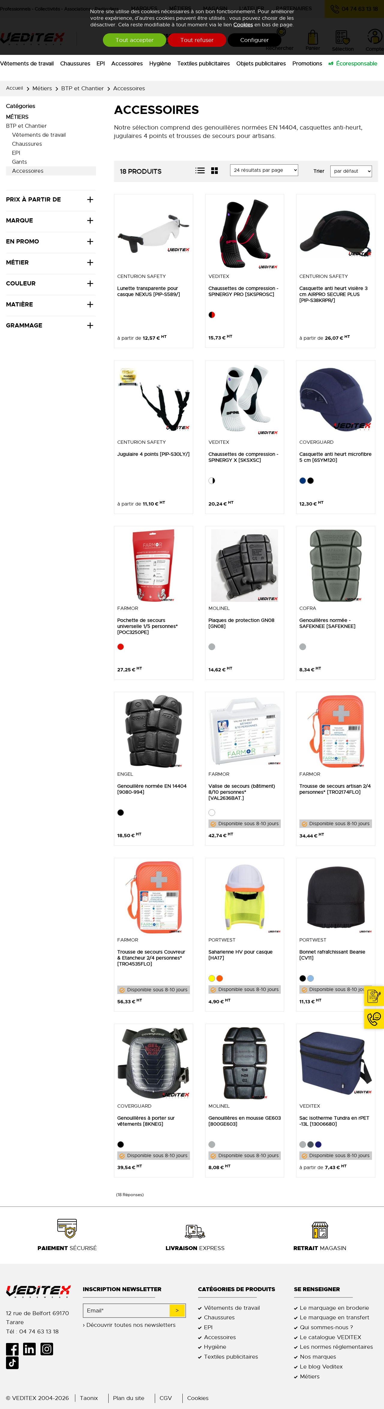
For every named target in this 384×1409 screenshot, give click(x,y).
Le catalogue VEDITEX (330, 1337)
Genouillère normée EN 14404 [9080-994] (152, 789)
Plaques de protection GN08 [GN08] (241, 623)
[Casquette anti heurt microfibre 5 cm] (335, 399)
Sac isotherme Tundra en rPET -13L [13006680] (334, 1121)
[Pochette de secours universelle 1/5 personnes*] (153, 565)
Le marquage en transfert (334, 1317)
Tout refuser (197, 40)
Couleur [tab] (21, 283)
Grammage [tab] (24, 325)
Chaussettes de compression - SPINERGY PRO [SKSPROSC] (243, 291)
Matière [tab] (19, 304)
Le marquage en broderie (334, 1308)
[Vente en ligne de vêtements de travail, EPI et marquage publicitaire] (38, 1292)
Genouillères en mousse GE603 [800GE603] (244, 1121)
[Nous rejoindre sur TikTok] (14, 1363)
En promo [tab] (22, 241)
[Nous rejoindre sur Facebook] (14, 1349)
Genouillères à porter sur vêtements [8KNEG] (146, 1121)
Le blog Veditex (321, 1366)
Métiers (42, 88)
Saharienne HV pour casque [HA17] (240, 955)
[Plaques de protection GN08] (244, 565)
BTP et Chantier (82, 88)
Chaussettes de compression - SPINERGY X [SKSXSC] (243, 457)
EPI (101, 63)
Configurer (254, 40)
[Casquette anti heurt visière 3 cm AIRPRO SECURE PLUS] (335, 233)
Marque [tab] (19, 220)
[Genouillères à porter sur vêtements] (153, 1063)
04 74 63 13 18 (374, 1019)
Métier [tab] (17, 262)
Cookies (243, 24)
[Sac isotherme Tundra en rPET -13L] (335, 1063)
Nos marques (318, 1356)
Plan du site (128, 1398)
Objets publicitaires (261, 63)
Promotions (307, 63)
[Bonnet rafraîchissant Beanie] (335, 897)
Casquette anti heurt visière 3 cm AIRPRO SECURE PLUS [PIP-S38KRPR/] (333, 294)
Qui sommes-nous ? (326, 1327)
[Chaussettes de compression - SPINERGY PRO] (244, 233)
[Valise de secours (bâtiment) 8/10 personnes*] (244, 731)
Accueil (14, 88)
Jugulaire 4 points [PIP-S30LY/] (153, 454)
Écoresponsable (356, 63)
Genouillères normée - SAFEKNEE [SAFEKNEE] (327, 623)
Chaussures (75, 63)
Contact (374, 996)
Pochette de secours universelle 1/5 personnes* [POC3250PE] (147, 626)
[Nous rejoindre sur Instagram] (48, 1349)
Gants (19, 162)
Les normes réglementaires (336, 1347)
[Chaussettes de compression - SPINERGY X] (244, 399)
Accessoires (127, 63)
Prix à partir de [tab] (33, 199)
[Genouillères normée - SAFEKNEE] (335, 565)
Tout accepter (135, 40)
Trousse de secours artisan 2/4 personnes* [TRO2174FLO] (335, 789)
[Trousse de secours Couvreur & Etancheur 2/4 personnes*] (153, 897)
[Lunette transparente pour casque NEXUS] (153, 233)
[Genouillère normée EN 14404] (153, 731)
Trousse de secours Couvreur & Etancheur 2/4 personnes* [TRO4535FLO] (151, 958)
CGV (166, 1398)
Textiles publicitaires (203, 63)
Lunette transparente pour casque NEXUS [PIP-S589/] (148, 291)
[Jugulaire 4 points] (153, 399)
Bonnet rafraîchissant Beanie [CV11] (332, 955)
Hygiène (160, 63)
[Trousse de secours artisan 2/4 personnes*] (335, 731)
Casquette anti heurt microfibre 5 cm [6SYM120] (335, 457)
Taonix (89, 1398)
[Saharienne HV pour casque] (244, 897)
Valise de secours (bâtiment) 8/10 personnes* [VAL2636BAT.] (241, 792)
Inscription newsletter (122, 1289)
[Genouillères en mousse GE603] (244, 1063)
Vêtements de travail (27, 63)
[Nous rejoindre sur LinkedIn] (31, 1349)
